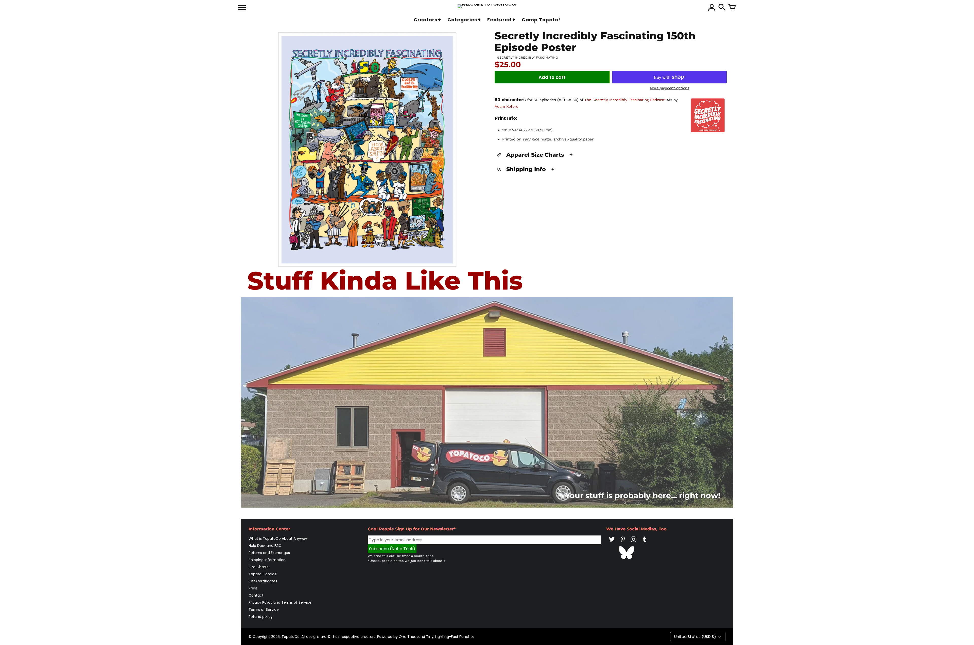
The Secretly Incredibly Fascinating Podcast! (625, 100)
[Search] (722, 7)
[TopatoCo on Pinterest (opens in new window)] (622, 542)
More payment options (669, 88)
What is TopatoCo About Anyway (278, 538)
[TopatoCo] (487, 6)
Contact (256, 595)
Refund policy (261, 616)
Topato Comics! (263, 574)
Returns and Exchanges (269, 552)
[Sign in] (712, 7)
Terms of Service (264, 609)
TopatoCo (291, 636)
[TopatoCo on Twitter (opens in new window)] (611, 542)
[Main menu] (242, 8)
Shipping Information (267, 559)
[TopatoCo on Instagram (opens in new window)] (633, 542)
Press (253, 588)
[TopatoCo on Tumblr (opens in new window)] (644, 542)
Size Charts (258, 566)
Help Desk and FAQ (265, 545)
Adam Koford (506, 106)
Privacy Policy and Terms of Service (280, 602)
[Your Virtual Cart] (732, 7)
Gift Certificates (263, 581)
